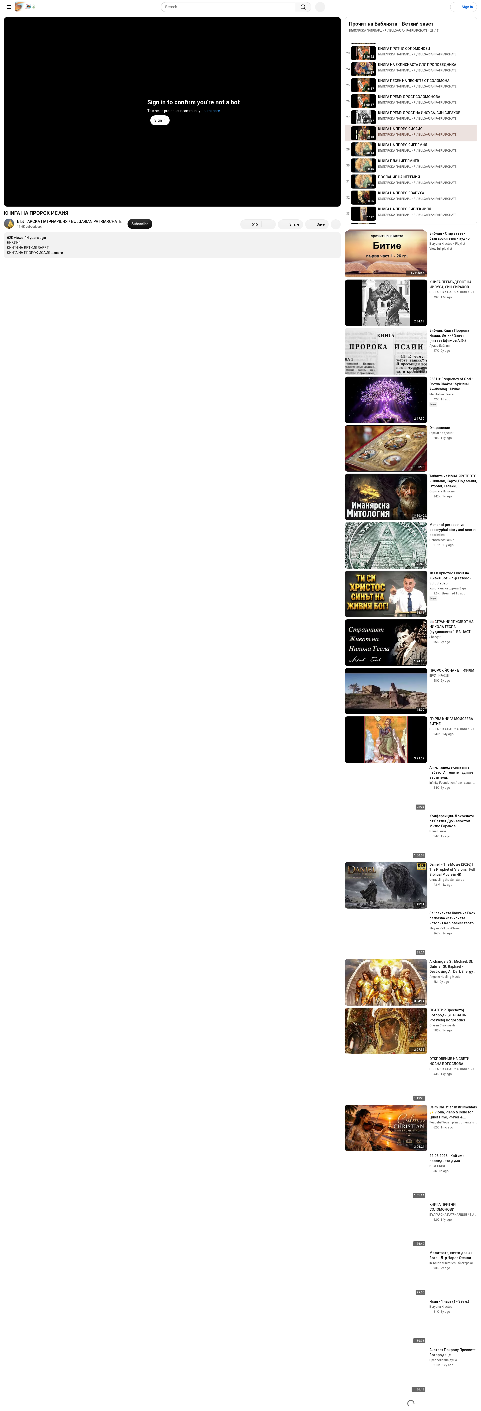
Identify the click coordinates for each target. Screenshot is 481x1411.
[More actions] (336, 224)
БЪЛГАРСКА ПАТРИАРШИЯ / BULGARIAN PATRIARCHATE (69, 221)
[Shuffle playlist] (362, 38)
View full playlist (440, 248)
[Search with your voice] (320, 7)
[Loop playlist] (352, 38)
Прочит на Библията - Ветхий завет (391, 24)
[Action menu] (470, 38)
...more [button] (57, 253)
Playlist (460, 243)
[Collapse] (470, 27)
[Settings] (443, 7)
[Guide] (9, 7)
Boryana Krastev (440, 243)
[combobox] (229, 7)
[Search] (303, 7)
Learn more (211, 111)
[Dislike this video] (269, 224)
